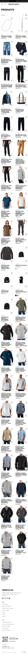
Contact (4, 616)
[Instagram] (5, 598)
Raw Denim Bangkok (6, 606)
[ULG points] (23, 4)
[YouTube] (9, 598)
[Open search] (5, 4)
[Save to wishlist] (11, 18)
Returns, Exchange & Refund (8, 624)
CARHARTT (3, 184)
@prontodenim (12, 641)
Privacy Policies (5, 628)
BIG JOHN (3, 58)
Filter (4, 15)
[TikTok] (7, 598)
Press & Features (5, 610)
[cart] (26, 4)
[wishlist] (21, 4)
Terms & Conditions (6, 630)
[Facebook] (3, 598)
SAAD (2, 34)
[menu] (2, 4)
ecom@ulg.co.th (5, 646)
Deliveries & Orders (6, 626)
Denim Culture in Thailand (7, 608)
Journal (3, 614)
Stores (3, 612)
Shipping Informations (6, 622)
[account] (24, 4)
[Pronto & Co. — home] (14, 4)
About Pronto (5, 604)
